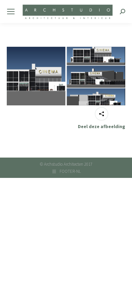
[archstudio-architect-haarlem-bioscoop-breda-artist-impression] (66, 76)
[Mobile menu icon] (11, 11)
